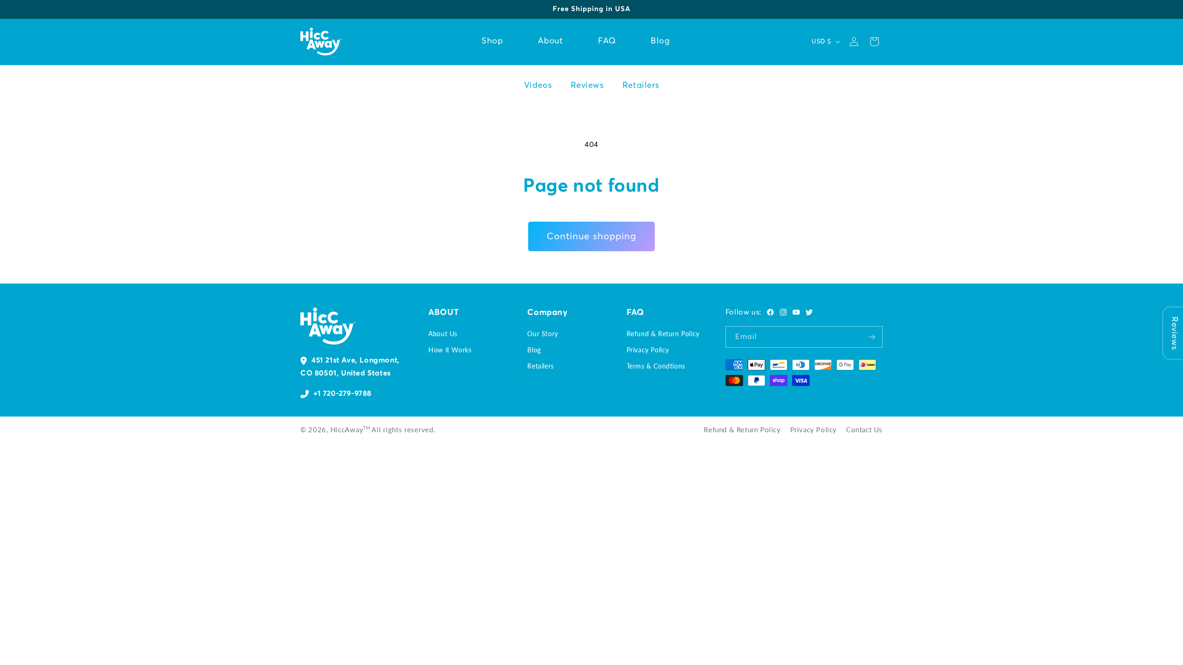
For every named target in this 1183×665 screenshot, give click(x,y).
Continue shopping (591, 236)
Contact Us (864, 429)
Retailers (640, 85)
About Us (442, 334)
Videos (538, 85)
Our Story (542, 334)
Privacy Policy (648, 350)
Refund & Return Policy (663, 334)
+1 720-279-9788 (342, 393)
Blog (534, 350)
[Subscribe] (872, 337)
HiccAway (347, 429)
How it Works (449, 350)
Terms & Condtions (656, 366)
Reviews (587, 85)
